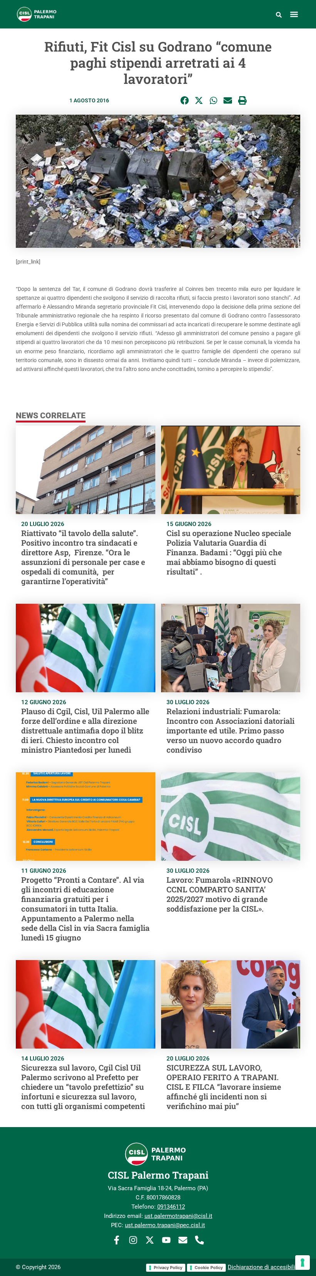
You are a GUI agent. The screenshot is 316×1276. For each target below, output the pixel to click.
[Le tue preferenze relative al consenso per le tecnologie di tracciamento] (302, 1262)
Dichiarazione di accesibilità (264, 1267)
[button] (293, 14)
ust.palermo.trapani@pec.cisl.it (165, 1225)
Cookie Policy (209, 1267)
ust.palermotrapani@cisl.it (178, 1216)
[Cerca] (279, 14)
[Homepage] (57, 14)
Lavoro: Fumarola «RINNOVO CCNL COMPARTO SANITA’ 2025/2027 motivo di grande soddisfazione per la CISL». (219, 894)
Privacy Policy (168, 1267)
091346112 (171, 1206)
